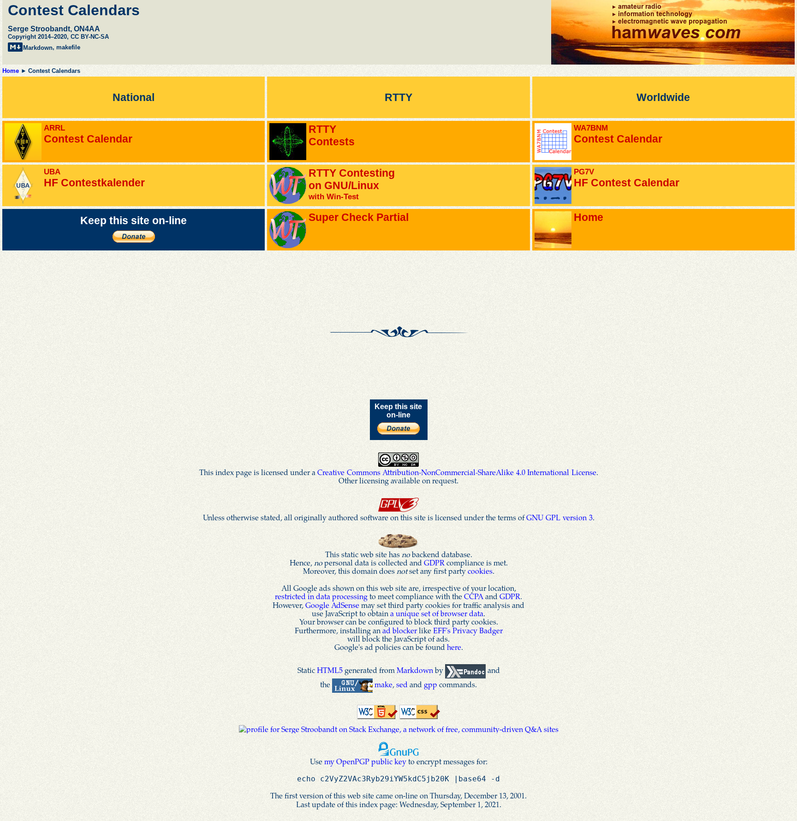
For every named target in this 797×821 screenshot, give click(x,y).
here (454, 647)
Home (10, 70)
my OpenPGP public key (365, 761)
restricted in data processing (321, 596)
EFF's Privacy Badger (468, 630)
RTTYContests (332, 135)
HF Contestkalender (94, 178)
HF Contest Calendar (626, 178)
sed (402, 684)
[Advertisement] (398, 273)
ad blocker (399, 630)
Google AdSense (332, 605)
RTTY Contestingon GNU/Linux (352, 184)
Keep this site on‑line (133, 220)
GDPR (434, 562)
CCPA (473, 596)
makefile (68, 47)
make (384, 684)
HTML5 (330, 670)
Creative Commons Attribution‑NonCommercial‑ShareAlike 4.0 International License (456, 472)
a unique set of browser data (436, 613)
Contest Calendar (88, 134)
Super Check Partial (359, 217)
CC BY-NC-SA (90, 36)
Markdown (38, 47)
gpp (430, 684)
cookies (480, 570)
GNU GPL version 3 (559, 517)
